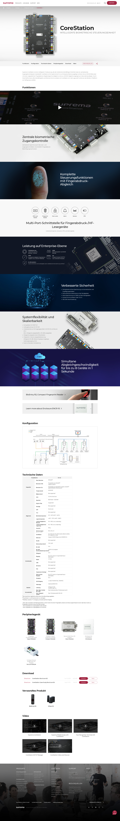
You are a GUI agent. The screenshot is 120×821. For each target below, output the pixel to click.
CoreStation (39, 7)
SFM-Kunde (71, 792)
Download (68, 63)
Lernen (70, 776)
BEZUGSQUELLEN (91, 3)
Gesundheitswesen (55, 777)
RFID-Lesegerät (20, 785)
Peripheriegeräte (58, 63)
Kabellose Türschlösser (21, 787)
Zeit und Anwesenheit (56, 790)
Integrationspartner (38, 774)
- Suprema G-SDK (38, 779)
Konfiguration (35, 63)
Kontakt (111, 2)
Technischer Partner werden (76, 790)
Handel (53, 779)
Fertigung (53, 783)
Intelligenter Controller (29, 7)
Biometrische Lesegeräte (22, 783)
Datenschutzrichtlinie (22, 802)
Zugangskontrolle (55, 789)
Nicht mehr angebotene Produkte (77, 777)
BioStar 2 (18, 776)
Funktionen (25, 63)
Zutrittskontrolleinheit (21, 781)
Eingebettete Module (39, 785)
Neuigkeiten (89, 776)
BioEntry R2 (32, 706)
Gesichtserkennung (56, 792)
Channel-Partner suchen (75, 787)
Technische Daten (46, 63)
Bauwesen (53, 774)
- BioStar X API (37, 777)
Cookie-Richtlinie (37, 802)
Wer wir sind (89, 772)
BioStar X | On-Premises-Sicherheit (24, 774)
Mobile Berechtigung (21, 790)
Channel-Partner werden (75, 789)
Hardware (17, 7)
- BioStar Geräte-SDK (39, 781)
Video (74, 63)
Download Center (73, 772)
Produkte (8, 7)
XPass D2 (51, 706)
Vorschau (83, 678)
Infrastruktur (54, 781)
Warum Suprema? (90, 774)
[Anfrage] (114, 812)
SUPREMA (8, 3)
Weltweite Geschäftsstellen (92, 779)
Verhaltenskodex (58, 802)
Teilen (96, 63)
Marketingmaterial (73, 774)
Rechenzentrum (55, 776)
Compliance (47, 802)
